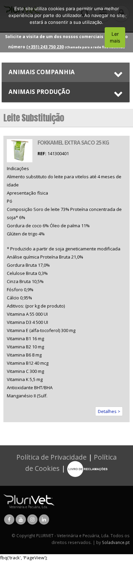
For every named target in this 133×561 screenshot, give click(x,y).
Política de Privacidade (51, 457)
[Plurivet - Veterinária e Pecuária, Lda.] (29, 501)
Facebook (9, 519)
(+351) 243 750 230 (45, 47)
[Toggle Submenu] (66, 72)
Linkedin (44, 519)
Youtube (21, 519)
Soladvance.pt (116, 542)
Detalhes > (109, 411)
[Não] (124, 16)
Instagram (32, 519)
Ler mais (115, 37)
